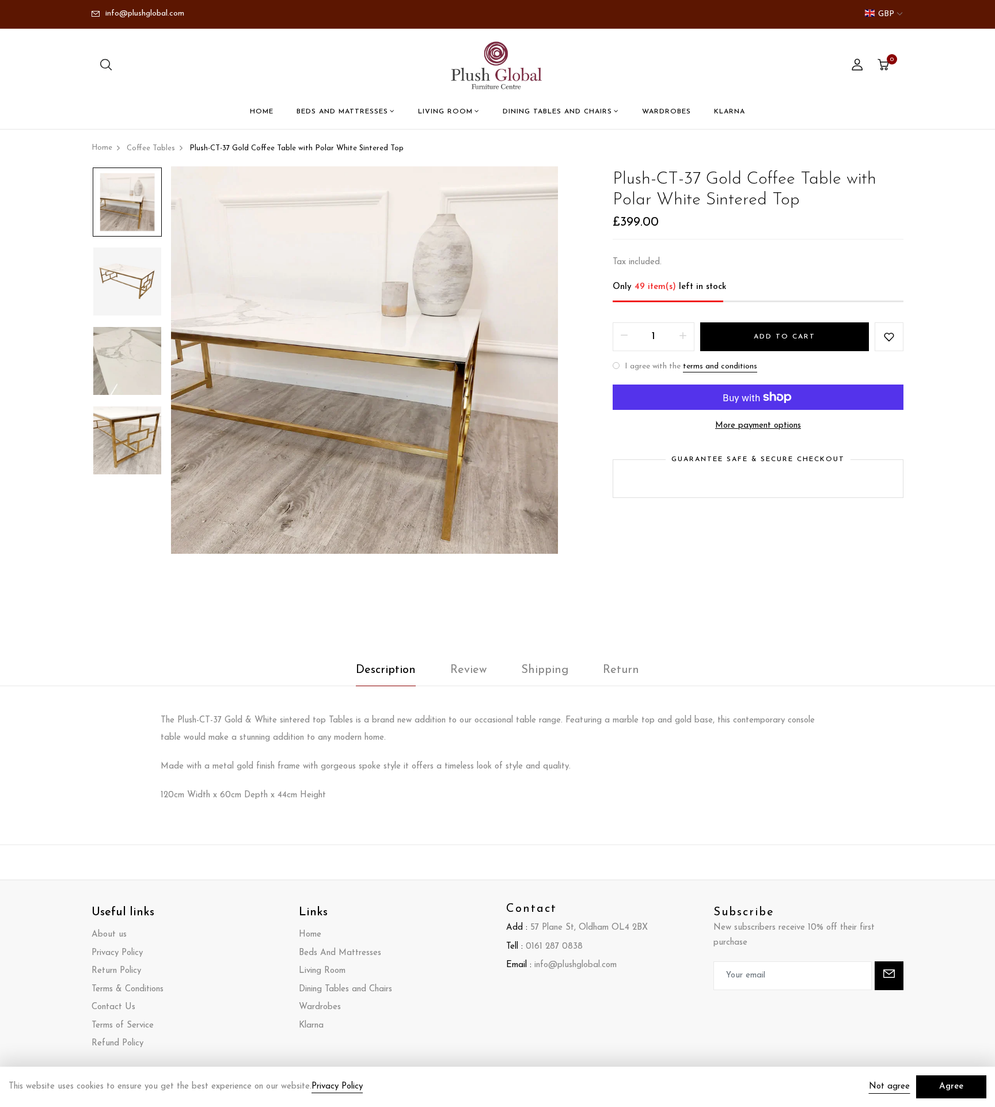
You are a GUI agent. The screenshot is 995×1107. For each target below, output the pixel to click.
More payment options (758, 425)
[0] (883, 67)
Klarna (729, 111)
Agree (951, 1086)
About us (109, 934)
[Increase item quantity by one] (683, 337)
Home (262, 111)
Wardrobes (666, 111)
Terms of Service (123, 1025)
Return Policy (116, 971)
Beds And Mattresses (342, 111)
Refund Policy (117, 1043)
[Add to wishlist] (889, 336)
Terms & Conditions (128, 989)
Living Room (445, 111)
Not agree (889, 1086)
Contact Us (113, 1007)
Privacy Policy (117, 953)
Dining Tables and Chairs (557, 111)
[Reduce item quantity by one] (624, 337)
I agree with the (689, 366)
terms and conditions (720, 366)
